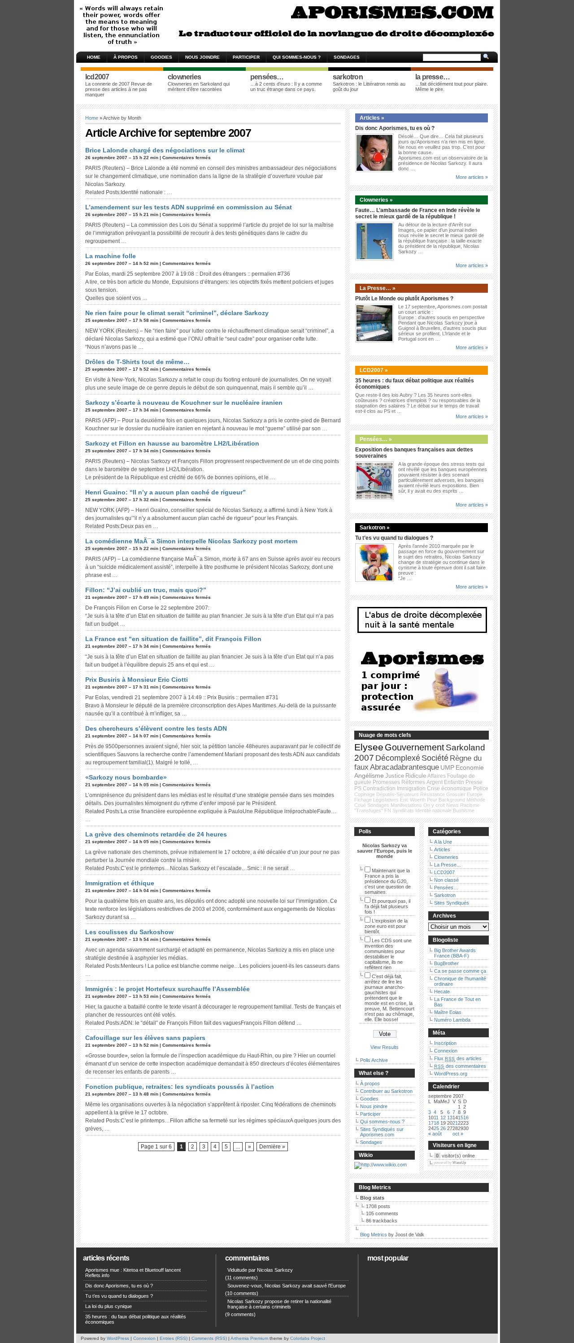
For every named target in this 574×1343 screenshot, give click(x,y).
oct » (457, 1133)
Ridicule (415, 775)
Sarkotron (445, 895)
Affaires (436, 776)
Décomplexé (397, 758)
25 (436, 1128)
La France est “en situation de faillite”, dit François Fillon (173, 638)
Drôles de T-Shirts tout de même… (137, 361)
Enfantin (454, 782)
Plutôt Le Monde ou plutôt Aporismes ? (404, 298)
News (452, 805)
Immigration (411, 788)
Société (435, 758)
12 (443, 1117)
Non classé (446, 880)
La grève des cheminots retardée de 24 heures (156, 834)
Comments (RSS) (209, 1338)
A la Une (443, 842)
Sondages (347, 57)
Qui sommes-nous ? (297, 57)
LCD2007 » (374, 370)
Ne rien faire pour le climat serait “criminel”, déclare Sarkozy (177, 312)
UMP (447, 767)
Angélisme (369, 775)
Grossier (455, 794)
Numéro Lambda (452, 1019)
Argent (434, 782)
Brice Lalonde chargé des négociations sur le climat (165, 150)
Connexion (445, 1050)
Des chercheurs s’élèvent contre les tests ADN (156, 728)
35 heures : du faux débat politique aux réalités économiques (135, 1319)
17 (431, 1123)
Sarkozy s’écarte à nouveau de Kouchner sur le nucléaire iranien (184, 402)
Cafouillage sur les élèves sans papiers (145, 1037)
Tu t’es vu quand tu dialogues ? (394, 538)
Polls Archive (374, 1060)
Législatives (386, 799)
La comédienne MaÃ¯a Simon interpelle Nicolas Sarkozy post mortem (191, 541)
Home (93, 57)
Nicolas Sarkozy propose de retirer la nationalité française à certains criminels (279, 1304)
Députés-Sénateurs (397, 794)
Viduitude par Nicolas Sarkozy (260, 1270)
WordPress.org (450, 1073)
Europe (475, 794)
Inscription (445, 1043)
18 (436, 1123)
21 (455, 1123)
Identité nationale (433, 810)
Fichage (363, 799)
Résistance (432, 794)
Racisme (469, 805)
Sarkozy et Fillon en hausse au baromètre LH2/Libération (172, 443)
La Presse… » (378, 288)
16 (466, 1117)
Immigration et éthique (119, 883)
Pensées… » (376, 439)
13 (449, 1117)
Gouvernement (414, 747)
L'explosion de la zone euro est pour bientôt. (386, 926)
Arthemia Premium (249, 1338)
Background (452, 799)
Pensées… (446, 887)
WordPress (118, 1338)
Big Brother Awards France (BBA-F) (455, 953)
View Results (384, 1047)
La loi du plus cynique (108, 1306)
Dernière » (272, 1147)
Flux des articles (458, 1058)
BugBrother (446, 963)
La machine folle (110, 256)
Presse (474, 782)
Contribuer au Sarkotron (386, 1091)
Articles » (372, 118)
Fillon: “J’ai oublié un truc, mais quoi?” (145, 590)
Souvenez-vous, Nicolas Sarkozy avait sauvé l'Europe (286, 1285)
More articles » (472, 177)
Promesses (386, 782)
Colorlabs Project (307, 1338)
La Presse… (447, 864)
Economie (470, 767)
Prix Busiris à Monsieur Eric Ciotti (136, 679)
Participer (246, 57)
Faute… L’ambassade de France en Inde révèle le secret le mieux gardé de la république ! (417, 213)
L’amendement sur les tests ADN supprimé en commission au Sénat (188, 207)
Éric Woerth (413, 799)
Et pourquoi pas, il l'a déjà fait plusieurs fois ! (387, 906)
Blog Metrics (373, 1234)
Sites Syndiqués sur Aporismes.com (382, 1131)
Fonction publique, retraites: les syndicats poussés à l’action (179, 1086)
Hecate (442, 991)
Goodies (161, 57)
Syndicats (403, 810)
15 (460, 1117)
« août (435, 1133)
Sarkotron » (375, 527)
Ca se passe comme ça (460, 971)
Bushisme (463, 810)
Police (480, 788)
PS (357, 788)
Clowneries (446, 857)
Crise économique (449, 788)
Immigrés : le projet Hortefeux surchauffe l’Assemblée (167, 988)
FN (387, 810)
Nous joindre (202, 57)
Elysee (368, 747)
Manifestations (406, 805)
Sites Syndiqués (451, 902)
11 (436, 1117)
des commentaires (460, 1066)
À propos (125, 57)
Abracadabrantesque (404, 767)
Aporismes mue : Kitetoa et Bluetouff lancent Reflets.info (133, 1272)
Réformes (413, 782)
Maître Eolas (447, 1012)
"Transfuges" (368, 810)
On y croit (434, 805)
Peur (432, 799)
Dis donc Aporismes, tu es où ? (395, 128)
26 (443, 1128)
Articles (442, 849)
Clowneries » (376, 200)
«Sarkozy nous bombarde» (126, 777)
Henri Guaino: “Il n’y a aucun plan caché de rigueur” (165, 492)
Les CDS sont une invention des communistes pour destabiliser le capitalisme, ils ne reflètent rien (388, 954)
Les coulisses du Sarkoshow (129, 932)
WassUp (459, 1163)
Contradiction (379, 788)
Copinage (364, 794)
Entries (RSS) (173, 1338)
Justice (394, 775)
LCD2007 (444, 872)
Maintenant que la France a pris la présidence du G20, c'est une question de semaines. (388, 881)
